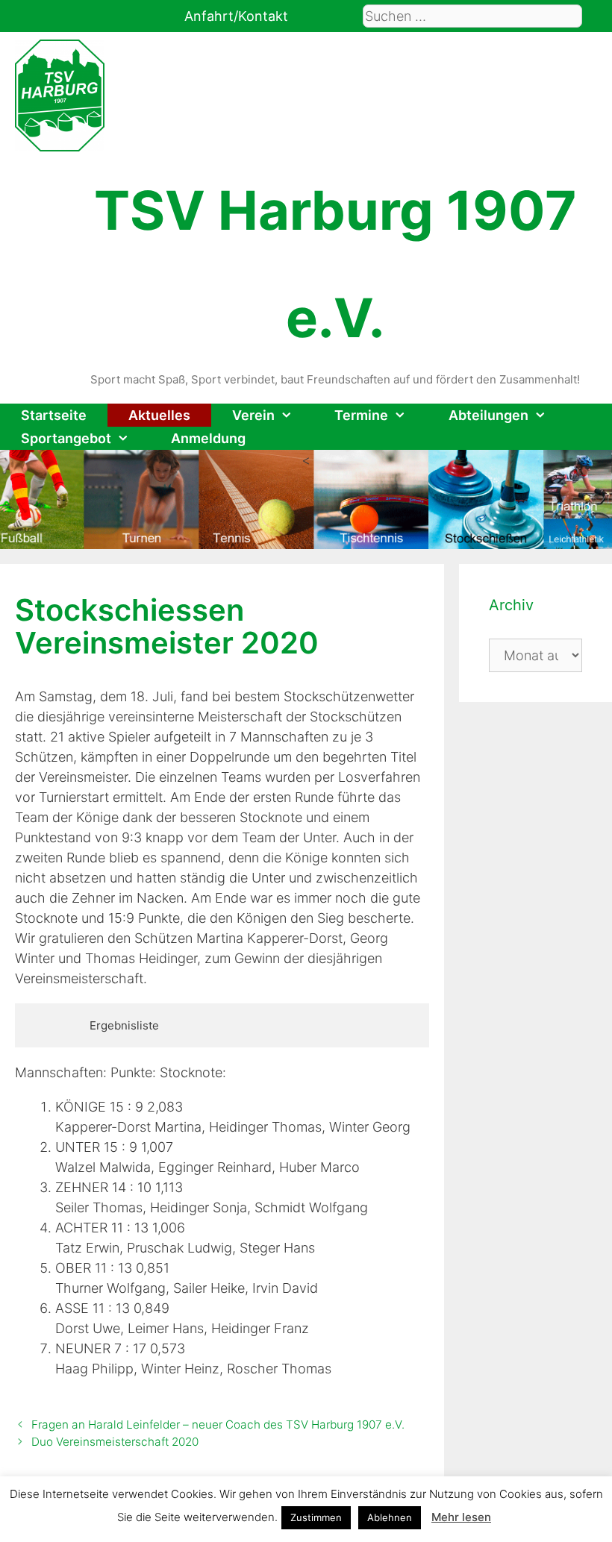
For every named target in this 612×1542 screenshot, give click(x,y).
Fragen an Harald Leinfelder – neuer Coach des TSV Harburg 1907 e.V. (218, 1424)
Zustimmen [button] (316, 1517)
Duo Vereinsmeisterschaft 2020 (115, 1442)
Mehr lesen (461, 1517)
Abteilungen (488, 415)
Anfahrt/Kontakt (236, 16)
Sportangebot (66, 438)
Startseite (54, 415)
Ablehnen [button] (389, 1517)
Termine (361, 415)
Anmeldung (208, 438)
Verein (253, 415)
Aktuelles (159, 415)
